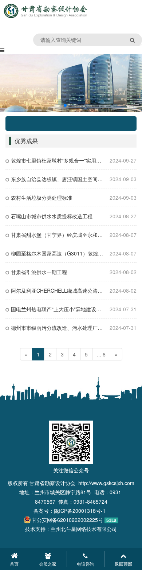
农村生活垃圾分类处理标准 (41, 197)
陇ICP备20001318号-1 (80, 510)
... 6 (101, 354)
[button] (65, 105)
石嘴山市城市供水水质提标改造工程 (51, 216)
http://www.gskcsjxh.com (106, 483)
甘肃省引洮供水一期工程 (39, 272)
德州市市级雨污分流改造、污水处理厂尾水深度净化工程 (74, 327)
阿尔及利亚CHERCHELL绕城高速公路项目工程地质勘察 (74, 290)
